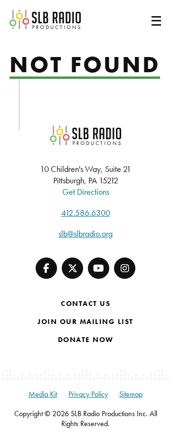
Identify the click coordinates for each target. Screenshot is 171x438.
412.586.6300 (85, 212)
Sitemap (130, 394)
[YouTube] (98, 268)
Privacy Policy (88, 394)
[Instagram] (124, 268)
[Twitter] (72, 268)
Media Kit (42, 394)
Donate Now (86, 339)
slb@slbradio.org (85, 233)
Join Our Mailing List (85, 321)
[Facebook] (46, 268)
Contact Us (85, 303)
